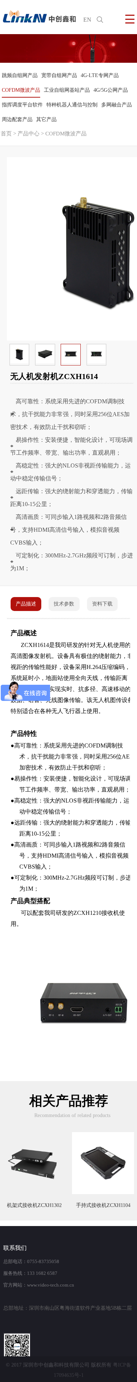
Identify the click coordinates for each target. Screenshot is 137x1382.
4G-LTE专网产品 (100, 75)
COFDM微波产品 (21, 90)
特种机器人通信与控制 (72, 105)
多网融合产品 (116, 105)
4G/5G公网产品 (111, 90)
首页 (6, 134)
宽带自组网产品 (59, 75)
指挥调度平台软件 (22, 105)
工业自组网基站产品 (67, 90)
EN (87, 20)
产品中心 (28, 134)
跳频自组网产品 (20, 75)
